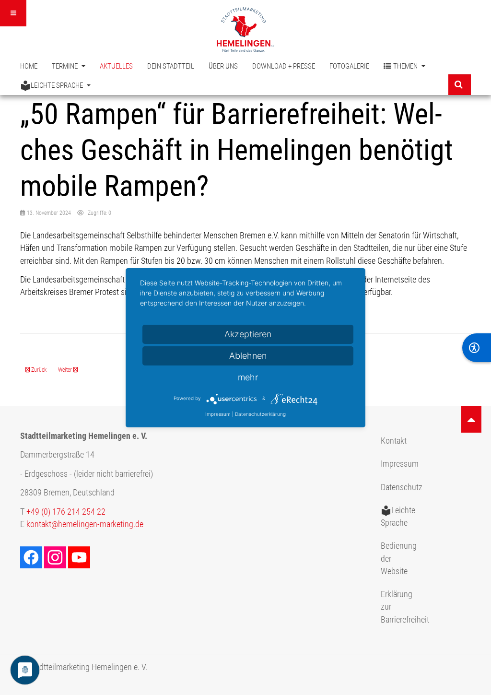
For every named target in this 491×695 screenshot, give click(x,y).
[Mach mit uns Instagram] (56, 556)
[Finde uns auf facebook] (32, 556)
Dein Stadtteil (170, 66)
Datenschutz (401, 487)
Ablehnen (248, 356)
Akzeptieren (247, 334)
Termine (65, 66)
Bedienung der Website (399, 558)
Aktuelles (116, 66)
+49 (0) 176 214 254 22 (65, 512)
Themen (406, 66)
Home (28, 66)
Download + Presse (283, 66)
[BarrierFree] (476, 347)
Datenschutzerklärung (260, 414)
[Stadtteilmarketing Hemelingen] (245, 29)
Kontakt (394, 441)
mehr (248, 377)
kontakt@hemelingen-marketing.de (84, 524)
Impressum (400, 464)
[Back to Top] (471, 419)
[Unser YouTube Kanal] (80, 556)
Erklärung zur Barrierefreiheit (403, 606)
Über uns (223, 66)
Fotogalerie (349, 66)
